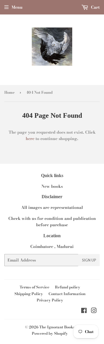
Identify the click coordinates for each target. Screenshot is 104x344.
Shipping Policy (28, 294)
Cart (95, 7)
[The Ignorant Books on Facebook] (84, 311)
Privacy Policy (50, 300)
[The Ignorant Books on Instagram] (94, 311)
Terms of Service (34, 287)
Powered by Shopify (50, 333)
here (30, 138)
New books (52, 186)
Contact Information (67, 294)
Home (9, 92)
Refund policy (67, 287)
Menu (17, 7)
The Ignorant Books (57, 327)
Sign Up (89, 260)
